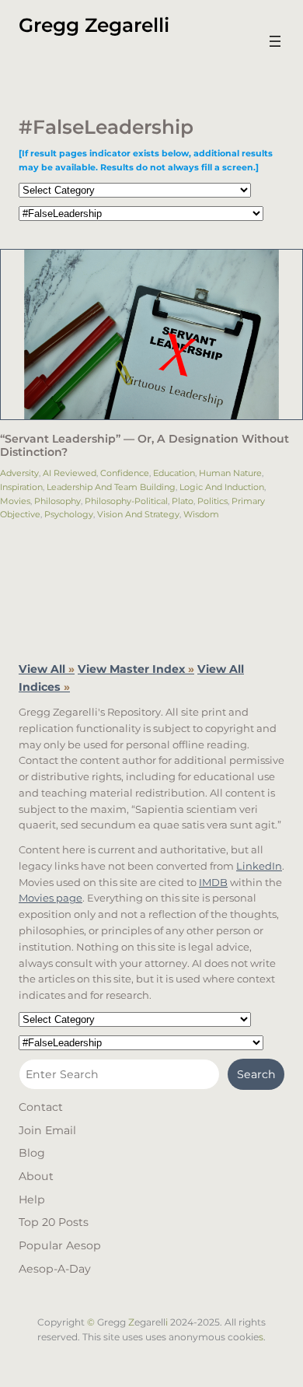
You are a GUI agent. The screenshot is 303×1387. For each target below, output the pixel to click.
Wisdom (201, 514)
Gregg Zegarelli (94, 25)
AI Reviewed (69, 473)
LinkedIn (259, 866)
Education (174, 473)
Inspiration (21, 487)
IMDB (213, 882)
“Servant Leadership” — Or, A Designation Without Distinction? (144, 446)
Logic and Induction (221, 487)
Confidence (124, 473)
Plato (182, 501)
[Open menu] (275, 41)
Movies (15, 501)
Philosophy (57, 501)
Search (256, 1074)
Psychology (68, 514)
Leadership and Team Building (111, 487)
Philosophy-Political (126, 501)
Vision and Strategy (138, 514)
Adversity (19, 473)
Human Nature (230, 473)
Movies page (50, 897)
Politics (212, 501)
